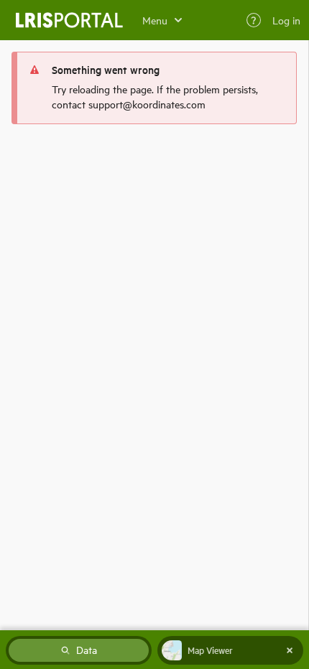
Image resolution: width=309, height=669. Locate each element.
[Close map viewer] (289, 650)
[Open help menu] (253, 20)
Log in (286, 20)
